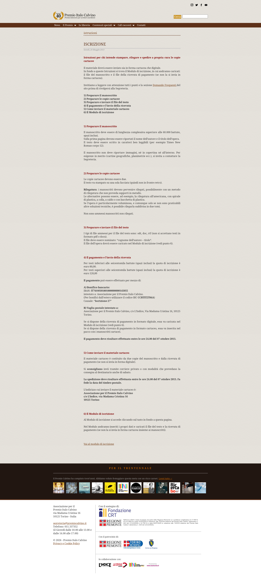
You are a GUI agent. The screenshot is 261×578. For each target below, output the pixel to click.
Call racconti (124, 25)
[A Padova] (110, 492)
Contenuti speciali (102, 25)
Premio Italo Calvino (74, 14)
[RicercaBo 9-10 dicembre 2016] (174, 492)
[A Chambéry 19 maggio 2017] (136, 492)
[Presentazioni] (71, 492)
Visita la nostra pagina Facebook (201, 5)
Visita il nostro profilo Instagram (192, 5)
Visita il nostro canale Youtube (206, 5)
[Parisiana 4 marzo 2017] (161, 492)
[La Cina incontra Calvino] (97, 492)
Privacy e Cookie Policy (66, 543)
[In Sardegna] (84, 492)
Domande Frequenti (165, 85)
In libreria (84, 25)
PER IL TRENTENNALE (130, 468)
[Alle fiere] (187, 492)
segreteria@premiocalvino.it (70, 523)
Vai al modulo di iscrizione (99, 444)
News (57, 25)
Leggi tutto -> (165, 478)
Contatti (141, 25)
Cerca (177, 16)
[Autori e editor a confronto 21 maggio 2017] (123, 492)
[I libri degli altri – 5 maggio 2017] (148, 492)
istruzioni (90, 33)
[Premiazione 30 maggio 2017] (58, 492)
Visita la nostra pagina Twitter (196, 5)
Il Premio (68, 25)
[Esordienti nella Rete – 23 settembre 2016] (200, 492)
